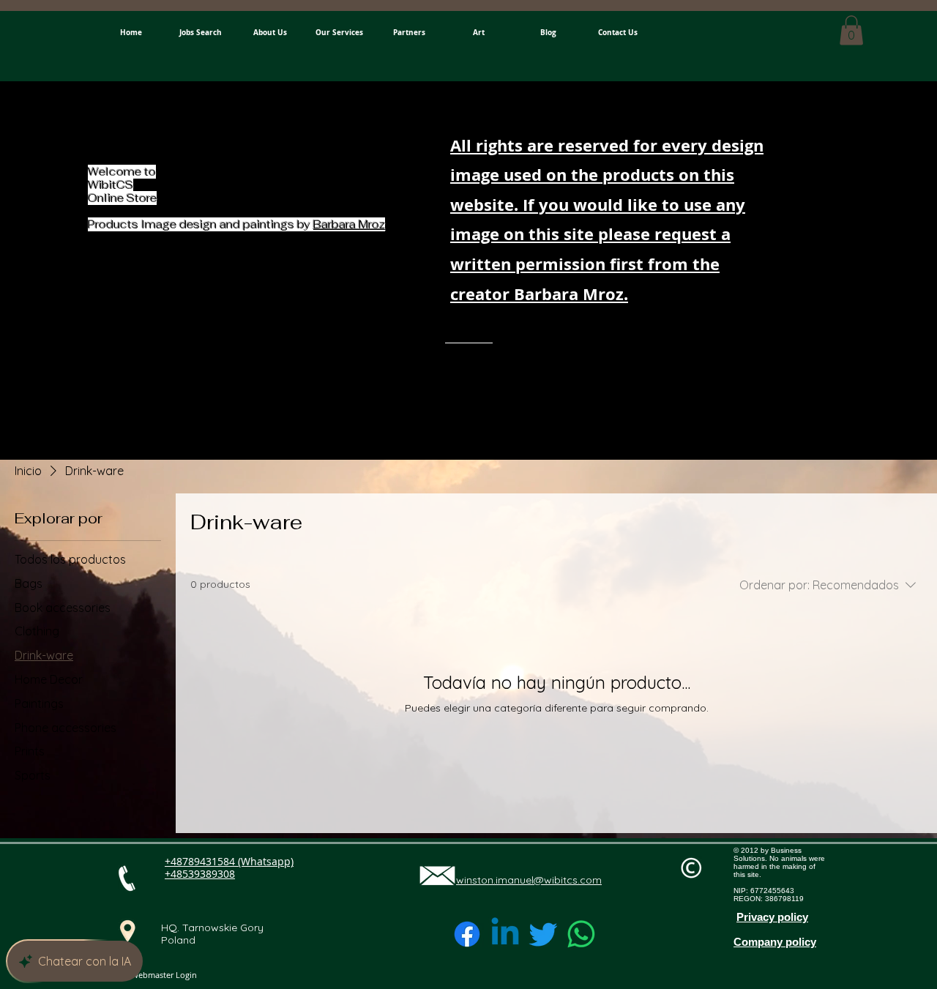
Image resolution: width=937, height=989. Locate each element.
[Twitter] (543, 934)
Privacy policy (772, 917)
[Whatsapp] (581, 934)
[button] (851, 30)
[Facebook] (467, 934)
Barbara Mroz (349, 224)
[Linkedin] (505, 934)
